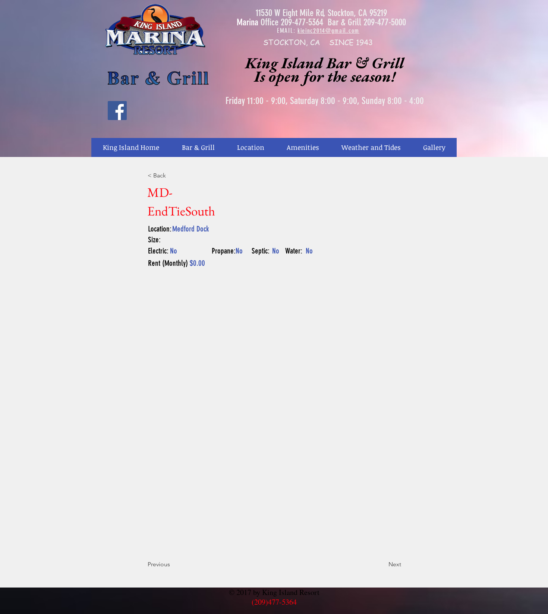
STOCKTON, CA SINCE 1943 (318, 42)
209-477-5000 (384, 22)
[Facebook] (117, 110)
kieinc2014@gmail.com (328, 30)
